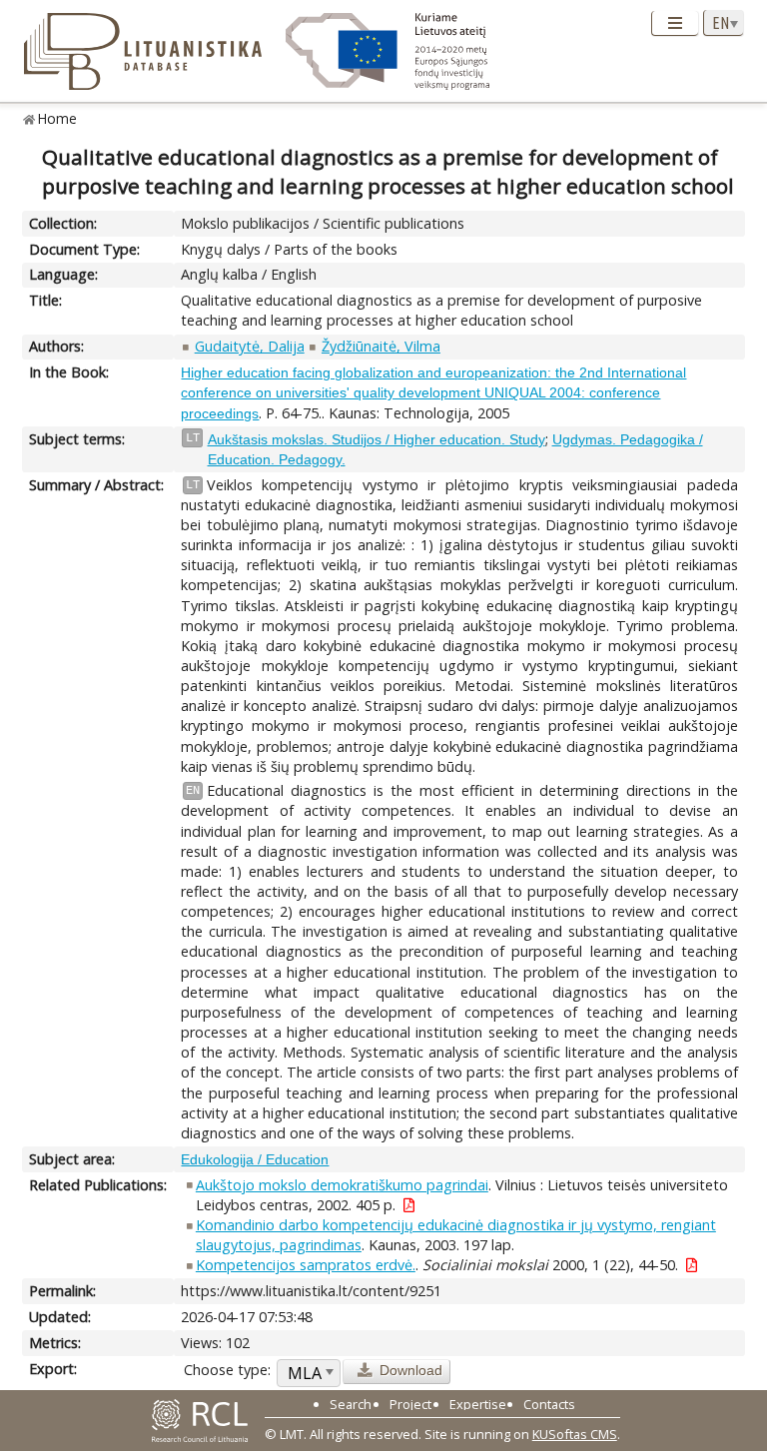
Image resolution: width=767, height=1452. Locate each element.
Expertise (477, 1404)
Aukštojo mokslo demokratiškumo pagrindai (342, 1184)
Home (57, 118)
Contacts (549, 1404)
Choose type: (227, 1369)
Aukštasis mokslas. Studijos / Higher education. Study (376, 439)
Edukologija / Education (255, 1159)
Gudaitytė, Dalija (250, 346)
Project (410, 1404)
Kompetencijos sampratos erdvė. (305, 1264)
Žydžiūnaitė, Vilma (381, 346)
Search (351, 1404)
